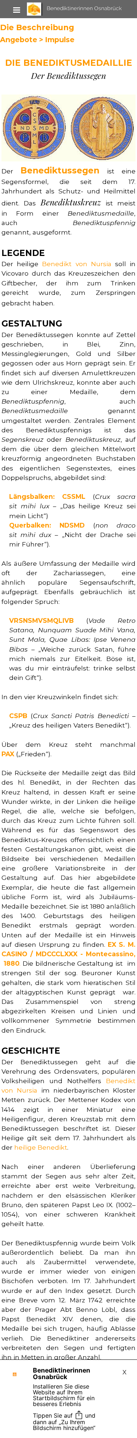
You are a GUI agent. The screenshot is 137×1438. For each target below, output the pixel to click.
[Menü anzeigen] (16, 9)
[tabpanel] (68, 68)
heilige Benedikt (40, 1147)
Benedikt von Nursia (76, 264)
